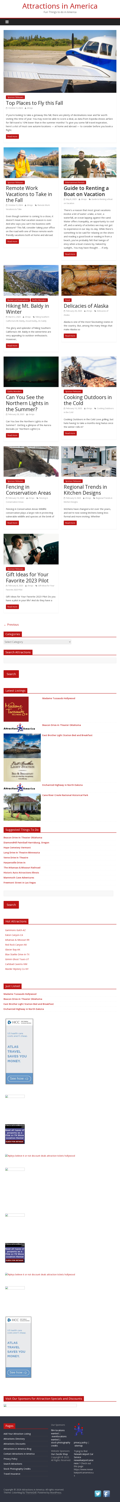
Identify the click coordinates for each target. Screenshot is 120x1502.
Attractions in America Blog (17, 1448)
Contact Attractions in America (19, 1453)
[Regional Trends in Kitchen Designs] (88, 448)
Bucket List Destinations (18, 300)
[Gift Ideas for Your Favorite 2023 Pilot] (31, 535)
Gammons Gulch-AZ (15, 930)
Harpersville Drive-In (14, 862)
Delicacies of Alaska (86, 305)
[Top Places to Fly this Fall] (60, 32)
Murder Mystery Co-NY (16, 968)
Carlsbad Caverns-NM (16, 964)
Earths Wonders (39, 300)
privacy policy (80, 1442)
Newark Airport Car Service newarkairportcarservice (83, 1459)
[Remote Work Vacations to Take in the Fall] (31, 149)
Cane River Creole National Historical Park (65, 795)
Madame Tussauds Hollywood (58, 698)
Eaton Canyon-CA (14, 934)
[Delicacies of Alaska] (88, 267)
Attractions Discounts (14, 1443)
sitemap (79, 1445)
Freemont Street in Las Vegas (20, 882)
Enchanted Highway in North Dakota (62, 784)
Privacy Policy (10, 1458)
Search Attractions (13, 1463)
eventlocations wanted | (59, 1438)
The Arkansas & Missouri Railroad (22, 867)
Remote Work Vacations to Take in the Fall (29, 194)
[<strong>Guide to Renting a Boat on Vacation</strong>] (88, 149)
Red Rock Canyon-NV (16, 944)
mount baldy (31, 321)
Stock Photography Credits (17, 1468)
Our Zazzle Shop (59, 1454)
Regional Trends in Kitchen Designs (85, 489)
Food (67, 300)
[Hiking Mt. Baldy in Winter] (31, 267)
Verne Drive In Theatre (16, 857)
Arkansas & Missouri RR (17, 939)
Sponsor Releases (15, 97)
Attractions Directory (14, 1438)
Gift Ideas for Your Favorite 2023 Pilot (27, 577)
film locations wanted (58, 1432)
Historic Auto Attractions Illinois (21, 872)
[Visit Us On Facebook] (106, 1491)
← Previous (11, 624)
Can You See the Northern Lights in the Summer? (27, 403)
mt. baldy (42, 321)
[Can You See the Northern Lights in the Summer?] (31, 358)
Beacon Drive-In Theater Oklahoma (61, 725)
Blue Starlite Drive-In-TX (17, 954)
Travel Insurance (12, 1473)
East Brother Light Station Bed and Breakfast (67, 735)
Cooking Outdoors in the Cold (88, 400)
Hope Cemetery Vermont (17, 847)
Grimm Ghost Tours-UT (17, 959)
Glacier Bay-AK (12, 949)
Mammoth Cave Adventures (19, 877)
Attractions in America (60, 6)
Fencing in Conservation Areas (28, 489)
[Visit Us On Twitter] (97, 1491)
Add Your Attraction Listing (17, 1433)
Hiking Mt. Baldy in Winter (27, 308)
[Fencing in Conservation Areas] (31, 448)
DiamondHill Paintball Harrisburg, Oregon (26, 842)
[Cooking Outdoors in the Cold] (88, 358)
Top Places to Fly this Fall (34, 102)
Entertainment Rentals (75, 182)
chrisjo (30, 108)
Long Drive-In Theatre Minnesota (22, 852)
